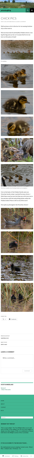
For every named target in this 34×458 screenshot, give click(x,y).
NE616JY (3, 388)
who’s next (4, 343)
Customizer (25, 432)
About (3, 404)
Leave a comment (21, 21)
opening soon (5, 337)
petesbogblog (6, 10)
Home (2, 400)
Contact (3, 407)
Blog (2, 410)
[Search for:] (17, 417)
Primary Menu (32, 10)
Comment (27, 371)
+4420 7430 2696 (6, 389)
